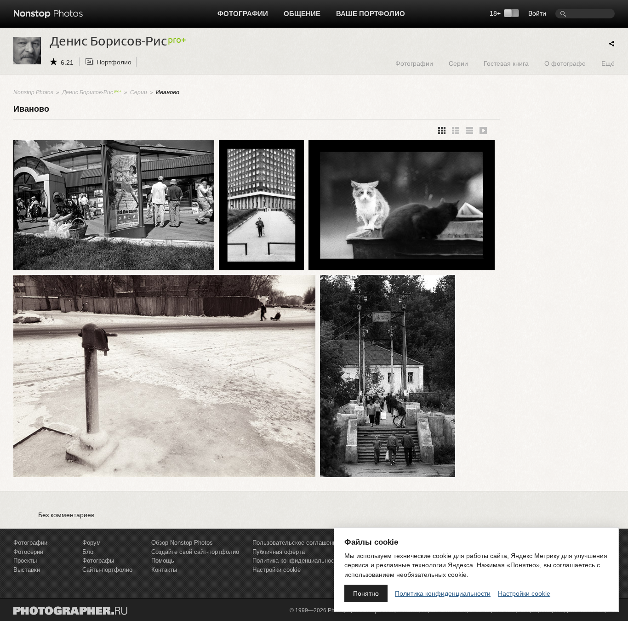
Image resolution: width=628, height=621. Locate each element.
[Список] (469, 130)
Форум (91, 542)
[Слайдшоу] (483, 130)
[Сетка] (441, 130)
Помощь (162, 560)
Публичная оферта (278, 551)
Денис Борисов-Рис (87, 92)
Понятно (366, 593)
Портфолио (114, 62)
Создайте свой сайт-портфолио (195, 551)
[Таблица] (455, 130)
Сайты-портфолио (107, 569)
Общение (302, 13)
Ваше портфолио (370, 13)
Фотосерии (28, 551)
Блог (89, 551)
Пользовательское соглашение (295, 542)
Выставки (26, 569)
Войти (537, 13)
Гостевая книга (506, 63)
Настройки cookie (276, 569)
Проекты (25, 560)
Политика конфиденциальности (296, 560)
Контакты (164, 569)
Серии (458, 63)
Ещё (608, 63)
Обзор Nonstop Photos (182, 542)
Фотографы (98, 560)
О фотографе (565, 63)
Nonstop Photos (33, 92)
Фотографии (242, 13)
